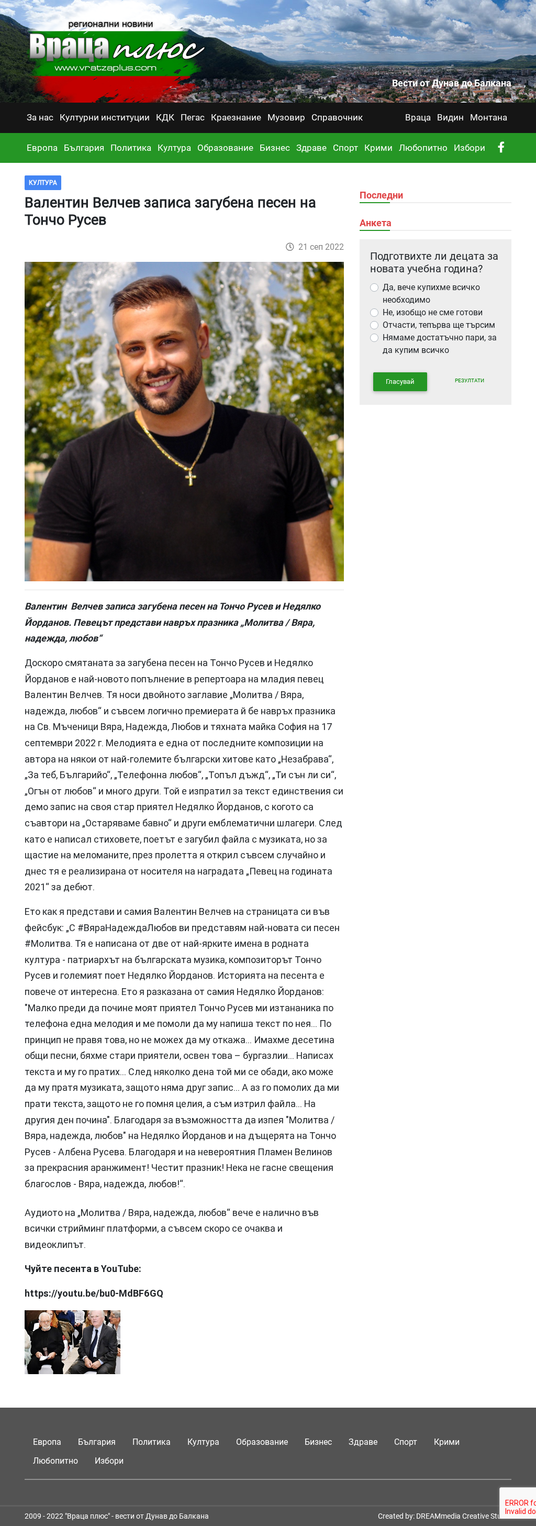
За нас (40, 117)
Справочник (337, 117)
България (84, 147)
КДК (165, 117)
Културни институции (105, 117)
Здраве (311, 147)
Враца (418, 117)
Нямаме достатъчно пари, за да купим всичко (440, 344)
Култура (174, 147)
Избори (469, 147)
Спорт (345, 147)
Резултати (469, 380)
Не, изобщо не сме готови (433, 312)
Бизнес (275, 147)
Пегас (193, 117)
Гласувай (400, 381)
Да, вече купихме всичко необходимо (431, 293)
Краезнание (236, 117)
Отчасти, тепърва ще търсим (439, 325)
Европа (42, 147)
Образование (225, 147)
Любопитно (423, 147)
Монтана (488, 117)
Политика (130, 147)
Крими (378, 147)
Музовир (286, 117)
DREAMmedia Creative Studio (463, 1516)
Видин (450, 117)
